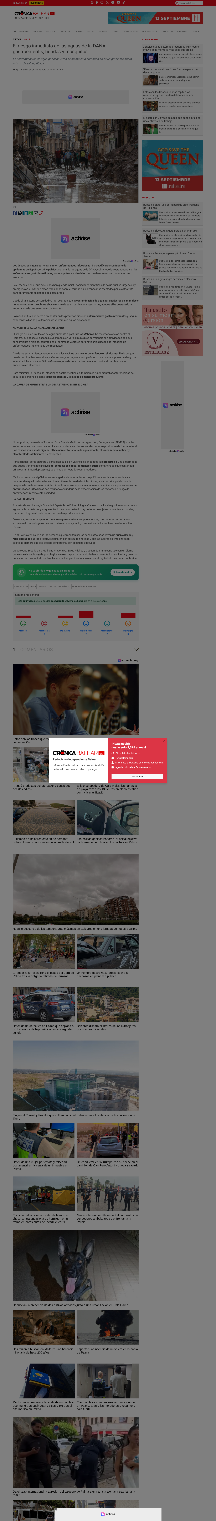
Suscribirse (137, 776)
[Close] (164, 741)
